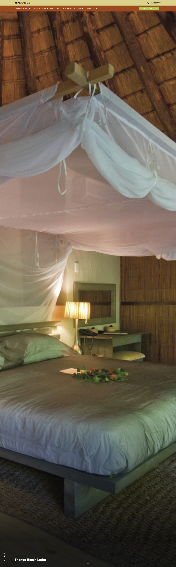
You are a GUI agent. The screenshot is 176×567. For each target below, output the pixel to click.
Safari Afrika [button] (90, 8)
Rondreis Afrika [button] (74, 8)
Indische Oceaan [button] (56, 8)
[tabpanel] (88, 289)
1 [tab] (4, 553)
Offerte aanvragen (149, 8)
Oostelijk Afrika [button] (39, 8)
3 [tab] (4, 560)
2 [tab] (4, 556)
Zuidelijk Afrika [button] (22, 8)
